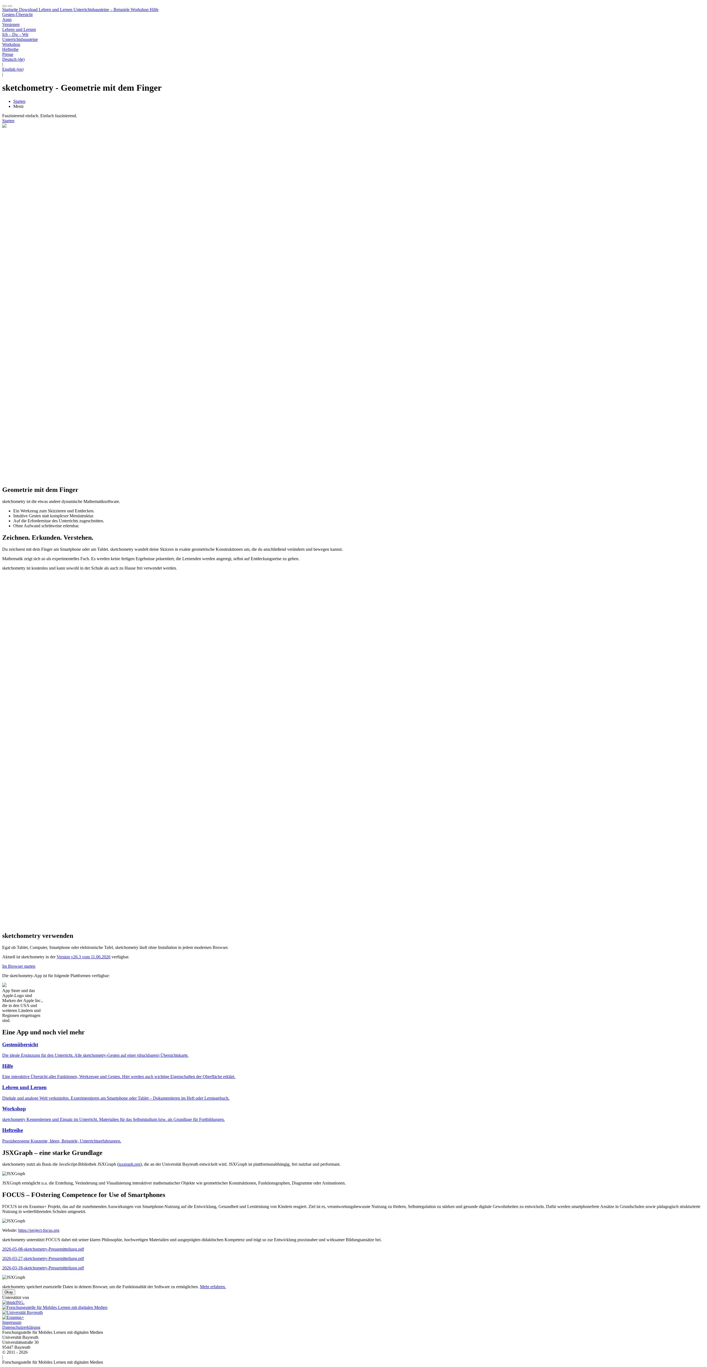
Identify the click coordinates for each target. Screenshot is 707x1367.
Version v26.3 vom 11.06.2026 (83, 956)
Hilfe (154, 9)
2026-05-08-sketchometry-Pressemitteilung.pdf (43, 1249)
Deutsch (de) (13, 59)
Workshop (139, 9)
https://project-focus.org (38, 1230)
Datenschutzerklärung (21, 1327)
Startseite (10, 9)
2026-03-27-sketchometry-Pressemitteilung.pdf (43, 1258)
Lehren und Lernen (55, 9)
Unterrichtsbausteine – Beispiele (101, 9)
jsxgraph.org (129, 1164)
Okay (8, 1292)
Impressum (11, 1322)
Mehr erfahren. (213, 1286)
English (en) (12, 69)
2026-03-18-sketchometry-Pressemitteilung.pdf (43, 1268)
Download (28, 9)
